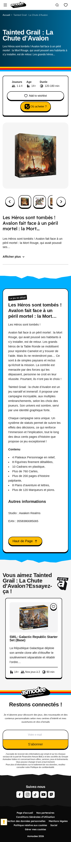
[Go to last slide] (10, 201)
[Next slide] (61, 201)
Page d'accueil (25, 812)
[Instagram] (27, 794)
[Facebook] (19, 794)
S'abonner (35, 744)
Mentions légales (58, 821)
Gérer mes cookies (35, 829)
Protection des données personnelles (24, 821)
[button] (24, 201)
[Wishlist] (66, 5)
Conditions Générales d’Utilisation (35, 816)
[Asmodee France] (18, 5)
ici (19, 759)
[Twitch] (51, 794)
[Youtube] (43, 794)
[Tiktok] (35, 794)
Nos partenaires (45, 812)
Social (53, 825)
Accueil (6, 15)
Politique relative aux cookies (30, 825)
